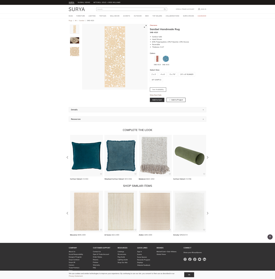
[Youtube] (199, 259)
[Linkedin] (204, 259)
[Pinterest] (194, 259)
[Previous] (67, 157)
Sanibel (81, 21)
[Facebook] (190, 259)
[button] (71, 16)
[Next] (207, 157)
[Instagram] (185, 259)
